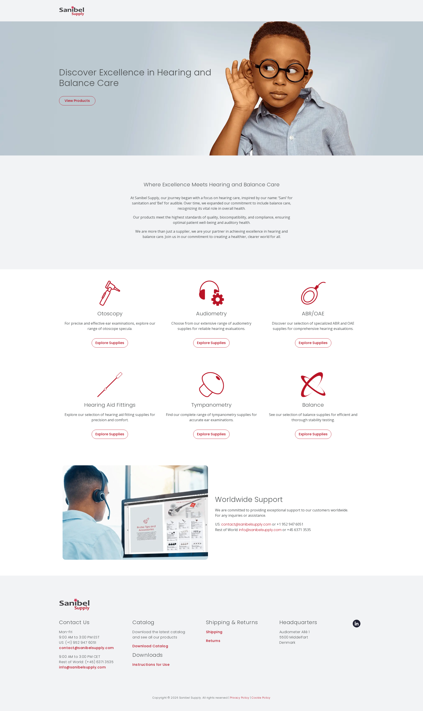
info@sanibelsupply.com (260, 529)
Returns (213, 640)
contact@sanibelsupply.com (246, 524)
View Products (77, 100)
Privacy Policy (239, 698)
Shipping (214, 631)
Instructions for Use (150, 664)
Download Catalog (150, 646)
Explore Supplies (109, 342)
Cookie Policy (261, 698)
